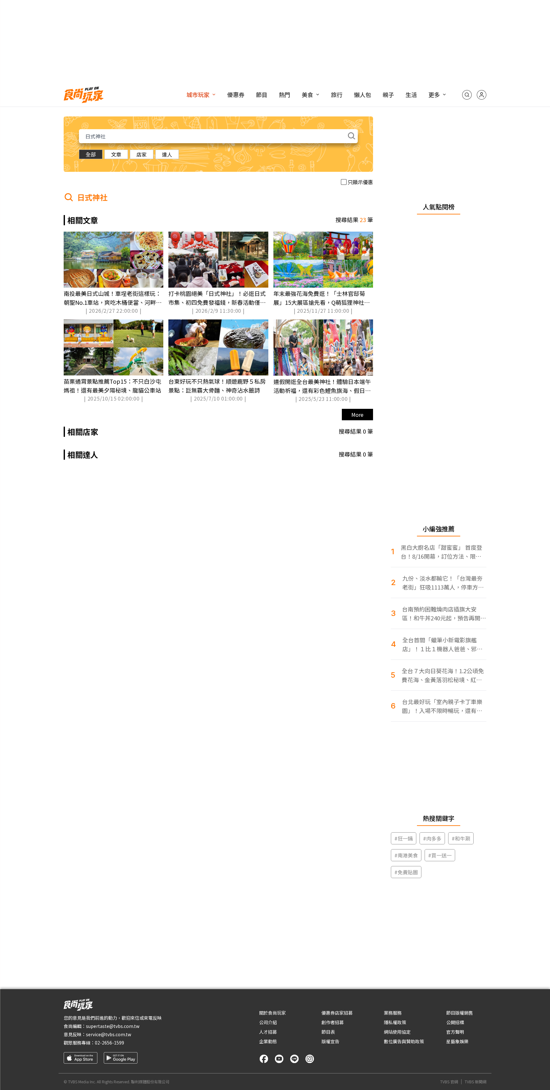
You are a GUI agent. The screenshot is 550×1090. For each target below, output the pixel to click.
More (357, 414)
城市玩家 (198, 94)
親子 (388, 94)
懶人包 (362, 94)
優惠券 (235, 94)
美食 (307, 94)
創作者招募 (332, 1022)
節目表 (328, 1032)
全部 (91, 154)
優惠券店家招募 (337, 1013)
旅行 (336, 94)
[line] (294, 1059)
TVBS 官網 (449, 1081)
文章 (116, 154)
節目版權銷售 (459, 1013)
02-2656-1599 (109, 1042)
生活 (411, 94)
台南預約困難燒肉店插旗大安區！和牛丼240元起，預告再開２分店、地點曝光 (444, 613)
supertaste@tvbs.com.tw (112, 1026)
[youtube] (279, 1059)
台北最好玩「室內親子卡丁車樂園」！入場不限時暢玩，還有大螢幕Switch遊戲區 (442, 706)
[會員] (481, 95)
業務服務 (393, 1013)
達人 (167, 154)
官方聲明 (455, 1032)
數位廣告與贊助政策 (404, 1041)
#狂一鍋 (403, 838)
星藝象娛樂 (457, 1041)
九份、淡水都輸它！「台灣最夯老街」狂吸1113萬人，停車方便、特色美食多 (442, 582)
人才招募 (268, 1032)
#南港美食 (406, 855)
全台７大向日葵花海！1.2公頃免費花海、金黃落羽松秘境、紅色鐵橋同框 (443, 675)
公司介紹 (268, 1022)
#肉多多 (432, 838)
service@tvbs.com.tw (108, 1034)
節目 (261, 94)
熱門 (284, 94)
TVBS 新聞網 (475, 1081)
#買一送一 (440, 855)
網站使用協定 (397, 1032)
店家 (142, 154)
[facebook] (264, 1059)
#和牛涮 (461, 838)
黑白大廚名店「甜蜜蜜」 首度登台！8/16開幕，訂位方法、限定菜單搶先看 (441, 552)
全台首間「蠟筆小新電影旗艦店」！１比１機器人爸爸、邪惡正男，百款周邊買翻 (442, 644)
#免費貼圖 (406, 872)
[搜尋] (467, 95)
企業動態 (268, 1041)
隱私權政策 (395, 1022)
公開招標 (455, 1022)
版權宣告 (330, 1041)
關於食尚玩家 (272, 1013)
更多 (434, 94)
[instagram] (309, 1059)
